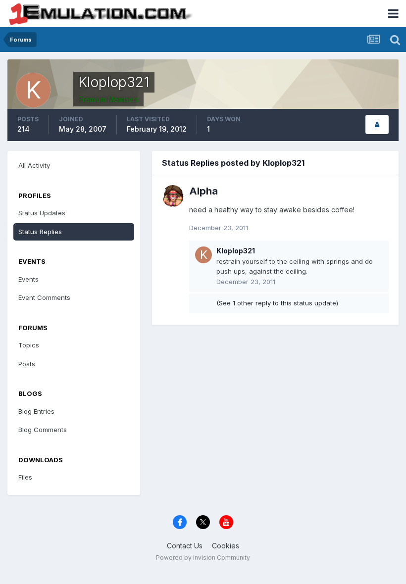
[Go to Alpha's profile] (173, 196)
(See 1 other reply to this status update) (277, 303)
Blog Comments (42, 430)
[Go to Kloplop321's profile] (203, 254)
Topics (28, 345)
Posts (26, 364)
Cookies (225, 545)
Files (25, 477)
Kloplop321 (235, 250)
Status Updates (41, 213)
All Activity (34, 165)
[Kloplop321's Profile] (377, 124)
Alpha (203, 191)
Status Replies (40, 232)
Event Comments (44, 297)
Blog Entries (36, 411)
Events (28, 279)
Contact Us (185, 545)
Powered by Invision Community (203, 557)
